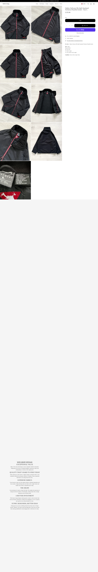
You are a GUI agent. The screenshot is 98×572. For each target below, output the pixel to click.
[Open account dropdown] (90, 3)
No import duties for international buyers (75, 40)
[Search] (88, 3)
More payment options (80, 32)
